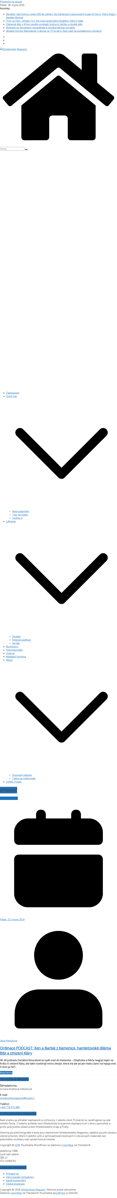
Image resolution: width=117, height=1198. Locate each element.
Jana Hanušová (8, 1040)
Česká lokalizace (15, 1183)
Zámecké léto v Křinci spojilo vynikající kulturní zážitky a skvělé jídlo (44, 24)
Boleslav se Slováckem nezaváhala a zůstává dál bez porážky (40, 27)
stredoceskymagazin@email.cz (17, 1098)
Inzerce (10, 653)
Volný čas (11, 396)
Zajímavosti (12, 393)
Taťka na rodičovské (23, 778)
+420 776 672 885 (10, 1107)
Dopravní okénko (22, 775)
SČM (17, 1145)
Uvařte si (17, 518)
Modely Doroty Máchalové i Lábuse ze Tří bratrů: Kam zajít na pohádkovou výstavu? (54, 31)
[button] (61, 508)
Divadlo (16, 636)
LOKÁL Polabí (13, 781)
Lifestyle (11, 521)
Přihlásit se (12, 1173)
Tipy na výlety (20, 514)
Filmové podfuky (21, 640)
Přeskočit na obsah (11, 1)
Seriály (16, 643)
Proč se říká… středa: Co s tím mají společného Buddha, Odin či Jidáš (44, 21)
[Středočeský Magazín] (13, 49)
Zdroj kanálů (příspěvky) (20, 1177)
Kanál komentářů (16, 1180)
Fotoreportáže (14, 650)
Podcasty (5, 798)
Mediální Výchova (16, 656)
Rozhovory (12, 646)
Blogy (9, 660)
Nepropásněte (20, 511)
